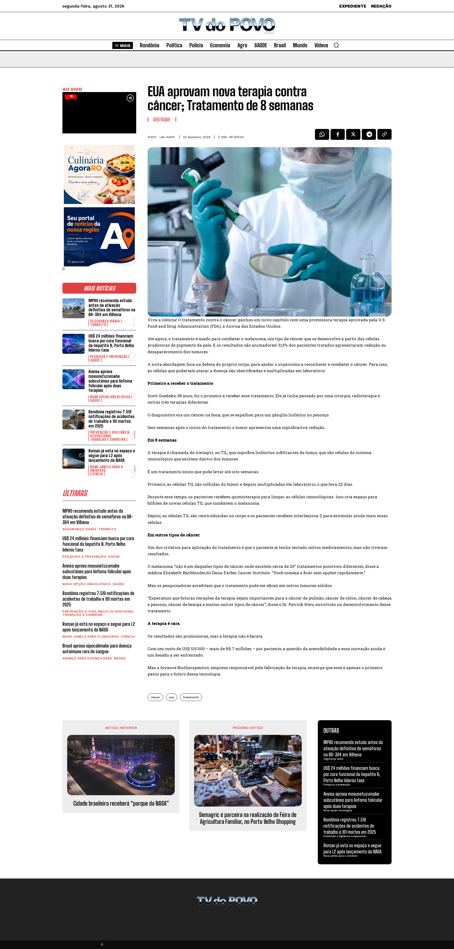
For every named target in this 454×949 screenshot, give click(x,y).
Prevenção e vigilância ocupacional (110, 434)
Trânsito (98, 325)
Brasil (120, 658)
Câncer (155, 697)
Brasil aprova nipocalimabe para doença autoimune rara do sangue (96, 648)
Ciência (96, 474)
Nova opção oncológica (110, 397)
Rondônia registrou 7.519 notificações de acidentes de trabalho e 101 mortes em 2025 (111, 418)
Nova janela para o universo (106, 468)
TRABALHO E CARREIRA (108, 439)
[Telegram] (369, 136)
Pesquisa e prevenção (108, 356)
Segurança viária (105, 321)
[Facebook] (338, 136)
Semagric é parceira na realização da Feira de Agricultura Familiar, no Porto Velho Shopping (248, 818)
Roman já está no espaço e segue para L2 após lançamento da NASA (111, 455)
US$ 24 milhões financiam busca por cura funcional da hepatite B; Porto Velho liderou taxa (111, 343)
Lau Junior (167, 137)
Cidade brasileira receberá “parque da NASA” (121, 803)
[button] (336, 45)
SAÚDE (95, 360)
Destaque (161, 119)
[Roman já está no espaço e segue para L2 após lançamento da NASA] (73, 458)
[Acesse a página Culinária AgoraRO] (99, 174)
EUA (171, 697)
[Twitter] (353, 136)
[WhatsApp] (322, 136)
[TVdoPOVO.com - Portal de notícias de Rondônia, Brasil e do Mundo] (227, 26)
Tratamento (191, 697)
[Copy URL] (384, 136)
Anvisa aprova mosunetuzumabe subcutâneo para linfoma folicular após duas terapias (110, 381)
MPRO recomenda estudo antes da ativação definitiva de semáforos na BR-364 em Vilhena (111, 307)
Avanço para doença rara (87, 658)
